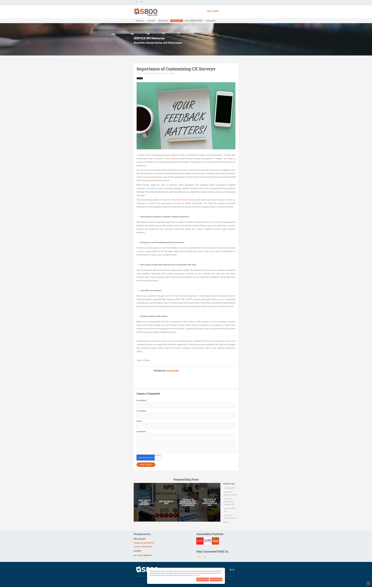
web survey (170, 158)
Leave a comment (169, 73)
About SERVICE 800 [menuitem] (193, 21)
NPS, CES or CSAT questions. (188, 299)
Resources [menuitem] (176, 21)
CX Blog (140, 73)
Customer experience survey (164, 341)
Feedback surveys (144, 248)
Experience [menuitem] (163, 21)
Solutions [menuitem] (140, 21)
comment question (150, 177)
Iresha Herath (160, 73)
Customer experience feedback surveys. (179, 200)
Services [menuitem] (151, 21)
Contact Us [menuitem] (210, 21)
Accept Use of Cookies (203, 579)
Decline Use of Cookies (216, 579)
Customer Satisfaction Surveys (229, 502)
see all (226, 522)
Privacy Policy (195, 575)
